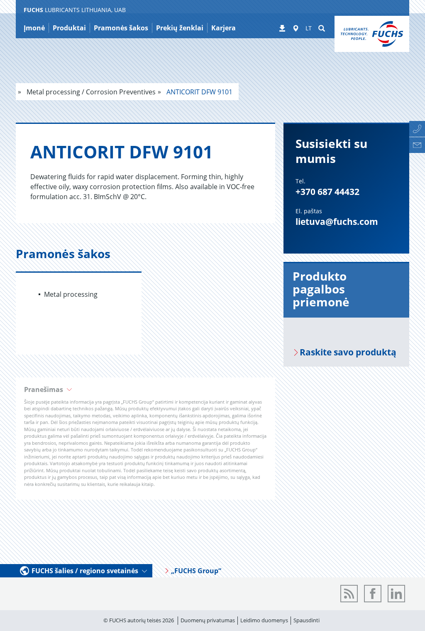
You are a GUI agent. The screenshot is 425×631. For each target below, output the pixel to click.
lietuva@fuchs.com (337, 221)
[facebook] (372, 593)
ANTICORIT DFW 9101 (198, 91)
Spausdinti (306, 620)
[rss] (349, 593)
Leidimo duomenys (264, 620)
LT (308, 28)
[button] (145, 389)
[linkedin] (396, 593)
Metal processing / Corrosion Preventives (90, 91)
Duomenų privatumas (208, 620)
